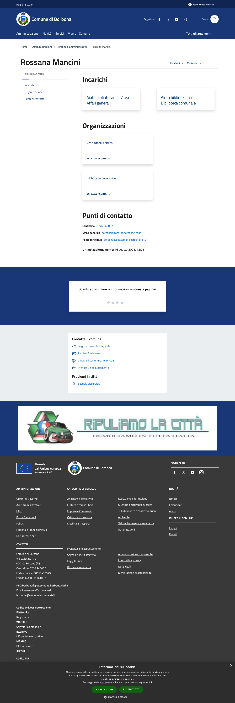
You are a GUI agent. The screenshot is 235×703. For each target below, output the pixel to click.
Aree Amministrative (28, 505)
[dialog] (117, 682)
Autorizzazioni (126, 529)
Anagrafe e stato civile (80, 499)
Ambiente (124, 517)
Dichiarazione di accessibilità (135, 573)
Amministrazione (42, 47)
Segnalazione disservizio (81, 555)
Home (23, 47)
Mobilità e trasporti (78, 523)
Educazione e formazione (132, 498)
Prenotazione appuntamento (84, 549)
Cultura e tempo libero (80, 505)
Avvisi (172, 511)
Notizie (173, 499)
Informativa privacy (129, 560)
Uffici (19, 511)
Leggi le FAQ (74, 561)
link (150, 682)
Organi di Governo (27, 499)
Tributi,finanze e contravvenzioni (137, 511)
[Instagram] (183, 19)
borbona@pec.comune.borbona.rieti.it (125, 240)
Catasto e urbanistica (79, 517)
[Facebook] (158, 19)
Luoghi (173, 528)
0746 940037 (105, 226)
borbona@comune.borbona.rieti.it (121, 233)
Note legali (124, 566)
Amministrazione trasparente (135, 554)
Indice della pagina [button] (34, 74)
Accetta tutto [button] (104, 689)
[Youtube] (175, 19)
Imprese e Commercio (79, 511)
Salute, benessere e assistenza (136, 523)
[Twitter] (166, 19)
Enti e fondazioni (26, 517)
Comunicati (175, 505)
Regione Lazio (24, 4)
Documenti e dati (26, 536)
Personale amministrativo (72, 47)
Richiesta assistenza (79, 567)
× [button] (231, 665)
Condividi (175, 63)
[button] (117, 697)
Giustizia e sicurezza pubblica (135, 505)
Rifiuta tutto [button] (131, 689)
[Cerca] (214, 19)
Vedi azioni (193, 63)
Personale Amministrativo (31, 530)
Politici (20, 523)
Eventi (173, 534)
